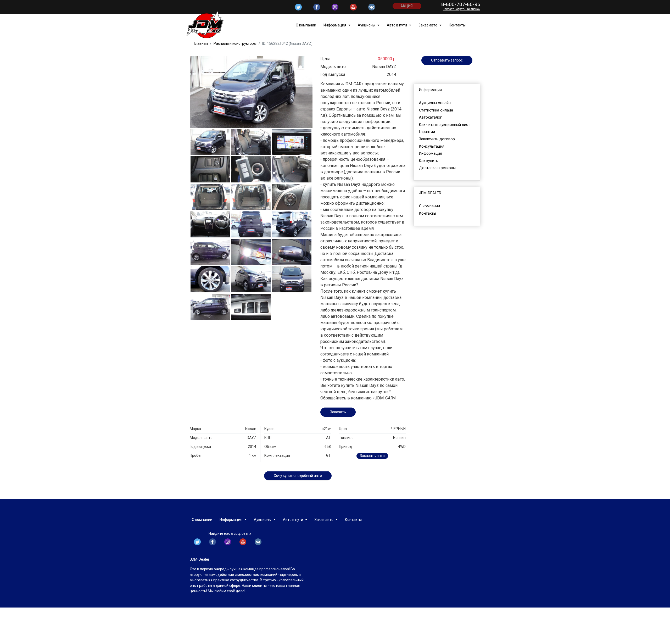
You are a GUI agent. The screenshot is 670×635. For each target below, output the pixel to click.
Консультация (431, 146)
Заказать (338, 412)
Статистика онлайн (436, 110)
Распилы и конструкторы (235, 43)
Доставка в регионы (437, 168)
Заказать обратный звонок (461, 9)
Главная (201, 43)
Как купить (428, 161)
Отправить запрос (447, 60)
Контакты (457, 25)
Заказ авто (428, 25)
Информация (335, 25)
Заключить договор (437, 139)
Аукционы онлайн (435, 103)
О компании (306, 25)
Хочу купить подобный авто (298, 476)
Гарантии (427, 132)
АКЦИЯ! (406, 6)
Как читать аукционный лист (444, 124)
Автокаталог (430, 117)
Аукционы (367, 25)
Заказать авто (372, 456)
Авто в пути (397, 25)
